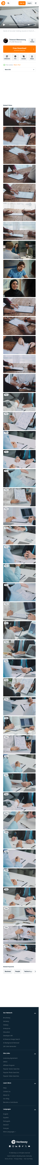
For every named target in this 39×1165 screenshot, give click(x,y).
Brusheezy (6, 1017)
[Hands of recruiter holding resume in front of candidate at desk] (19, 401)
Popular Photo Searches (11, 1072)
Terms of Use (8, 1158)
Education (6, 1031)
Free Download (19, 49)
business (8, 971)
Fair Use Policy (27, 1158)
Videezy (5, 1024)
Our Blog (6, 1098)
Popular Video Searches (11, 1075)
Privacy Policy (17, 1158)
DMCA (5, 1061)
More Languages (8, 1131)
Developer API (8, 1035)
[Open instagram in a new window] (12, 1145)
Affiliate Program (8, 1064)
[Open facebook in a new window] (9, 1145)
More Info (8, 69)
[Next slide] (31, 970)
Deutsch (6, 1124)
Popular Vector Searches (11, 1068)
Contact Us (6, 1091)
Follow (32, 42)
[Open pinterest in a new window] (19, 1145)
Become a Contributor (10, 1101)
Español (5, 1117)
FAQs (5, 1087)
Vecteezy (6, 1020)
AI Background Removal (11, 1042)
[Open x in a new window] (25, 1145)
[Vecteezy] (3, 3)
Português (6, 1120)
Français (6, 1127)
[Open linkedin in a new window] (15, 1145)
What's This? (17, 65)
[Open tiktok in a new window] (22, 1145)
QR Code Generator (9, 1045)
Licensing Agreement (10, 1057)
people (17, 971)
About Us (6, 1094)
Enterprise (6, 1027)
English (5, 1113)
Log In (29, 3)
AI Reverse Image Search (11, 1038)
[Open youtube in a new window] (28, 1145)
